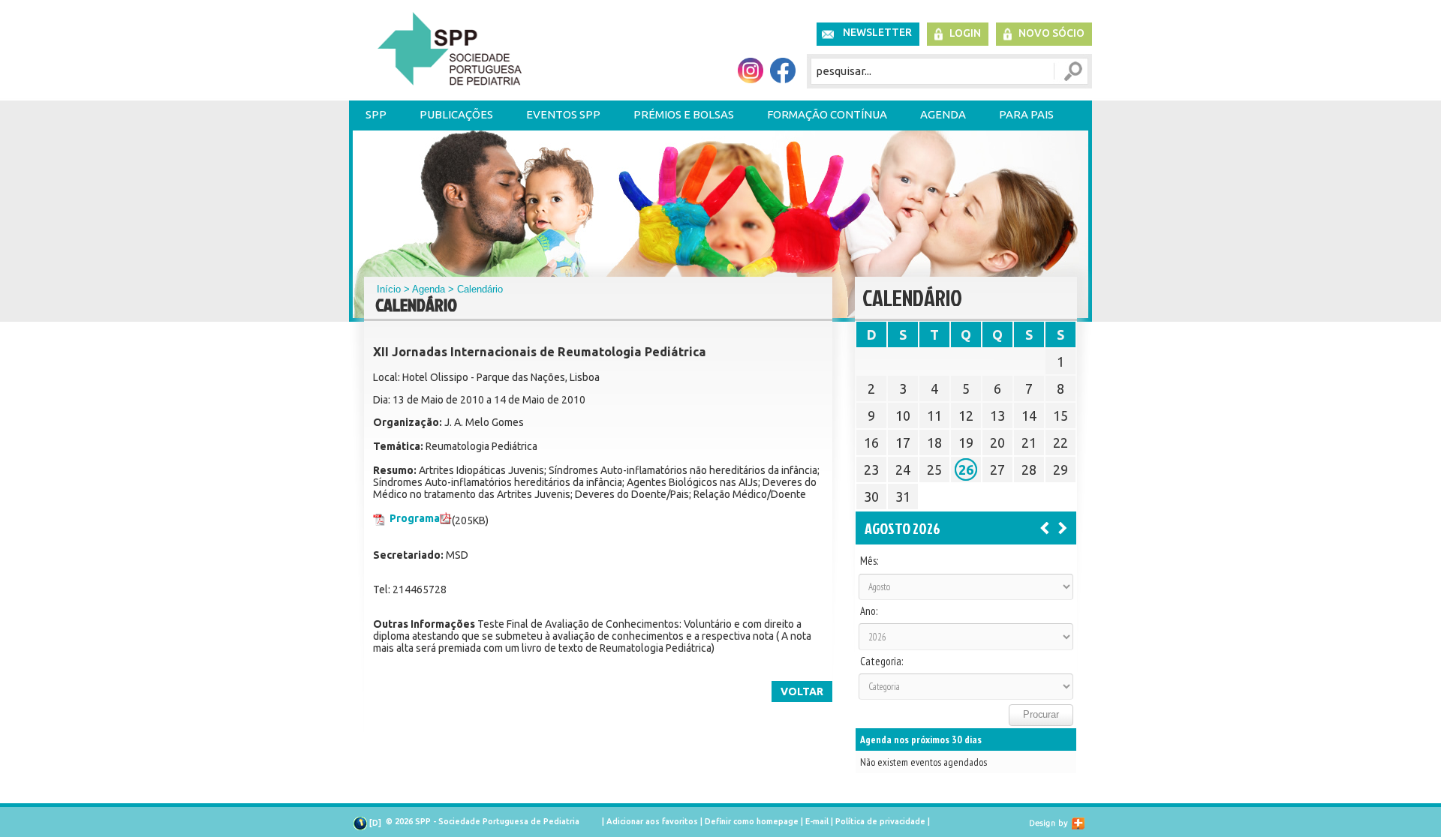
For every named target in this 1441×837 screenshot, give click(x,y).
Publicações (456, 114)
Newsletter (877, 32)
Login (965, 33)
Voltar (802, 692)
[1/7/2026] (1045, 527)
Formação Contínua (827, 114)
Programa (415, 518)
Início (389, 289)
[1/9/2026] (1063, 527)
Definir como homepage (752, 821)
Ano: (868, 611)
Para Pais (1026, 114)
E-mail (817, 821)
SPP (376, 114)
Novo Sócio (1051, 33)
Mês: (869, 561)
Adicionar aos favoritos (652, 821)
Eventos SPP (563, 114)
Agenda (943, 114)
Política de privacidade (880, 821)
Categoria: (881, 661)
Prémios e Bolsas (683, 114)
